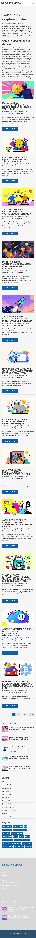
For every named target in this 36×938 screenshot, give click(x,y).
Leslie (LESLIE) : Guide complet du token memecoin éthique (15, 421)
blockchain (6, 833)
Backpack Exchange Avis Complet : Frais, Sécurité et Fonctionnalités (17, 371)
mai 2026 (6, 791)
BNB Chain (28, 846)
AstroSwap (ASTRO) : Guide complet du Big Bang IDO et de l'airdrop (17, 318)
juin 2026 (6, 788)
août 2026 (6, 781)
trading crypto (16, 843)
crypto (21, 836)
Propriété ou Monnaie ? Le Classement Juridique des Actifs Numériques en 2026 (17, 685)
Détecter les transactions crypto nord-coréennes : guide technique (16, 106)
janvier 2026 (7, 804)
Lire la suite (10, 128)
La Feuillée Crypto (11, 2)
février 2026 (7, 801)
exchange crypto (8, 846)
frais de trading (19, 846)
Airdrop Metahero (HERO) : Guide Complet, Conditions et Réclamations (18, 632)
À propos (4, 880)
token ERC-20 (6, 843)
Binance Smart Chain (17, 833)
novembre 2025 (8, 810)
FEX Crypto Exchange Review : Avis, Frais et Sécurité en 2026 (15, 159)
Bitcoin (15, 836)
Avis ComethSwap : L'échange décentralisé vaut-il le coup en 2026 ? (16, 211)
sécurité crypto (18, 826)
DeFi (25, 826)
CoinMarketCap (26, 843)
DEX (15, 840)
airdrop (27, 836)
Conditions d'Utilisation (8, 882)
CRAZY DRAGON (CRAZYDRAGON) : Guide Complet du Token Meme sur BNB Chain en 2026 (16, 578)
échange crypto (7, 830)
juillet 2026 (7, 785)
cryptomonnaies (7, 840)
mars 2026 (6, 797)
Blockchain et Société (20, 692)
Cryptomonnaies (18, 113)
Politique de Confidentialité (9, 885)
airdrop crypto (7, 836)
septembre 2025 (8, 817)
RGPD (4, 888)
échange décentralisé (20, 830)
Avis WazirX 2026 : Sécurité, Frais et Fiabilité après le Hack (16, 472)
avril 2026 (6, 794)
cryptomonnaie (7, 826)
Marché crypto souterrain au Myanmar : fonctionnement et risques (17, 265)
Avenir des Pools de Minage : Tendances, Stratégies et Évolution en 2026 (17, 523)
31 (32, 714)
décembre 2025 (8, 807)
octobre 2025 (7, 813)
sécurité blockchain (24, 840)
